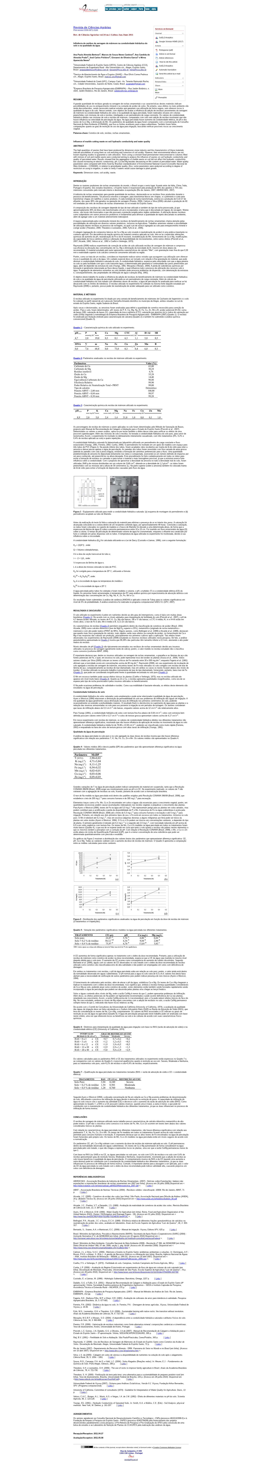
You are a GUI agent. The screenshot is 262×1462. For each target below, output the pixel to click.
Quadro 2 (77, 358)
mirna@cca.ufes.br (138, 70)
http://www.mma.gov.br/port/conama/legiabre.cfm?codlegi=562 (100, 1248)
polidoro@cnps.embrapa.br (126, 91)
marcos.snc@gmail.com (115, 77)
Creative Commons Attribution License (167, 1447)
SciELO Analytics (166, 38)
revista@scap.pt (131, 1460)
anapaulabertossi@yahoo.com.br (94, 70)
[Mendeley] (156, 89)
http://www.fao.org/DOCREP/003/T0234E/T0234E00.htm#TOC (100, 1216)
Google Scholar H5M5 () (171, 42)
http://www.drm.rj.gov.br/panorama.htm (122, 1351)
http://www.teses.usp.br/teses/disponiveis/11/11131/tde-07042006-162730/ (146, 1272)
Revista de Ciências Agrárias (92, 27)
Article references (166, 58)
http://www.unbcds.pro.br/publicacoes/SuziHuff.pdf (97, 1379)
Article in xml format (167, 54)
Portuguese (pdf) (166, 50)
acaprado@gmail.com (135, 84)
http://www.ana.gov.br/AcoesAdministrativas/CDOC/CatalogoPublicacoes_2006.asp (109, 1259)
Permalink (162, 98)
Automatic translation (167, 70)
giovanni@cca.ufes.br (118, 70)
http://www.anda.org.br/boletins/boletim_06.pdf (156, 1199)
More (160, 89)
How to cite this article (168, 62)
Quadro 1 (77, 327)
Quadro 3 (77, 405)
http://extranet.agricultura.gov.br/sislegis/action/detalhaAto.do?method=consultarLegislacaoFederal (116, 1238)
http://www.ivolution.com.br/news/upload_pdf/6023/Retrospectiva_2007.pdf (106, 1186)
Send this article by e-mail (169, 74)
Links (149, 1186)
